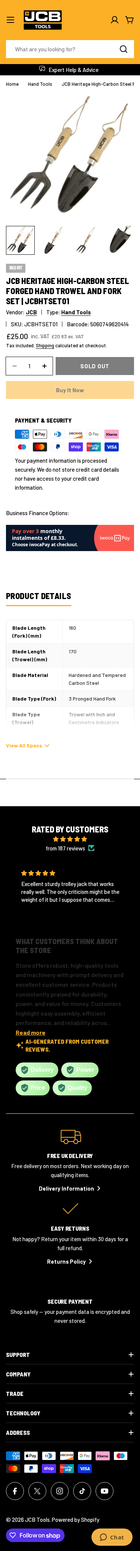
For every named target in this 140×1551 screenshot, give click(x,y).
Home (12, 84)
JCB (31, 312)
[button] (64, 918)
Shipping (45, 345)
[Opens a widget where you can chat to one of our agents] (112, 1538)
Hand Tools (40, 84)
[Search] (123, 49)
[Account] (114, 19)
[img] (70, 839)
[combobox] (70, 49)
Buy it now (70, 390)
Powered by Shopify (75, 1519)
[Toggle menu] (10, 19)
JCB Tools (37, 1519)
